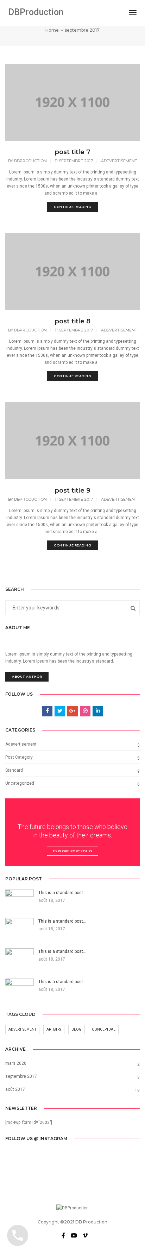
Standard (14, 770)
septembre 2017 (21, 1076)
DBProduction (35, 12)
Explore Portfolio (72, 851)
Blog (76, 1029)
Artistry (53, 1029)
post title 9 (72, 490)
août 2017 (15, 1089)
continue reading (72, 207)
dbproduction (30, 160)
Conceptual (103, 1029)
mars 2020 (15, 1063)
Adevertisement (119, 160)
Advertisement (22, 1029)
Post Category (19, 757)
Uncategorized (19, 783)
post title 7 (72, 152)
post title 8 (72, 321)
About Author (27, 676)
